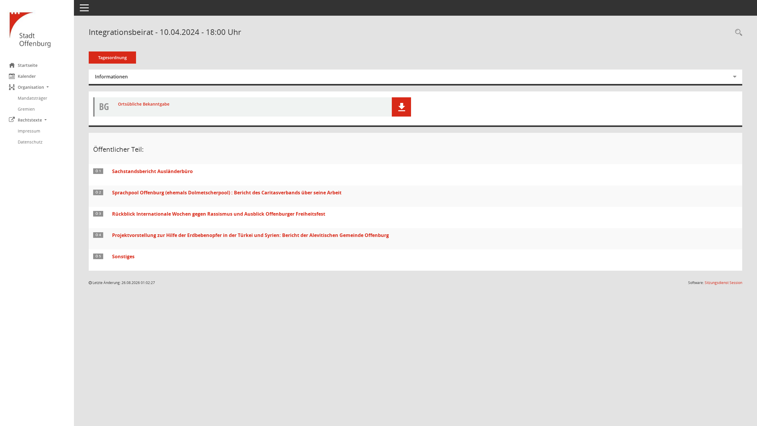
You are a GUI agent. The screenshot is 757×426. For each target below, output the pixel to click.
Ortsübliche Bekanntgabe (143, 104)
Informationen (111, 76)
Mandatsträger (32, 98)
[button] (37, 87)
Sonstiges (123, 256)
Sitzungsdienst (723, 282)
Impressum (29, 131)
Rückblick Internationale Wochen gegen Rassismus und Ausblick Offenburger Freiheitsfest (218, 214)
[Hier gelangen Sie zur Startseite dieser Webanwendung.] (37, 29)
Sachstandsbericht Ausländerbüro (152, 171)
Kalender (27, 76)
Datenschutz (30, 142)
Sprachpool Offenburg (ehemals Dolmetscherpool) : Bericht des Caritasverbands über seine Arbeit (227, 192)
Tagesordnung (112, 57)
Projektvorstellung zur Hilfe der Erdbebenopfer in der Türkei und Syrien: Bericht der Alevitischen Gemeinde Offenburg (250, 235)
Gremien (26, 109)
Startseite (28, 65)
